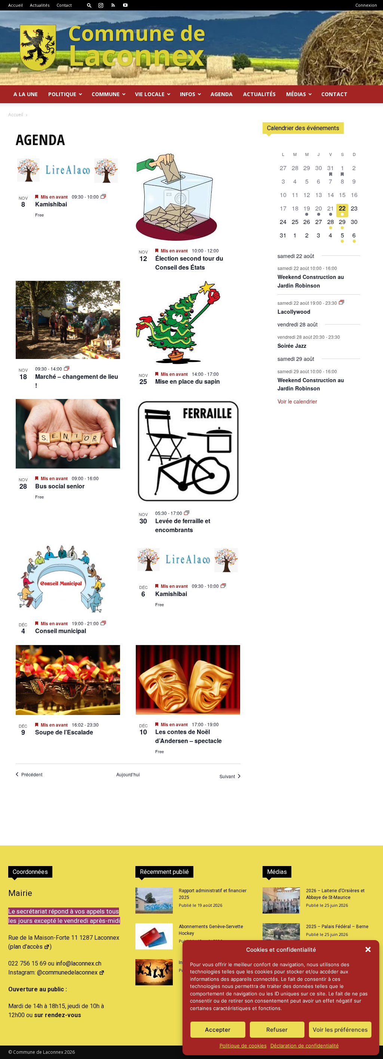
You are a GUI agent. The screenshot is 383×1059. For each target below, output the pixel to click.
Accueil (15, 5)
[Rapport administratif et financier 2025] (154, 900)
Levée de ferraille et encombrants (182, 525)
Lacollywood (294, 311)
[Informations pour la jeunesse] (154, 972)
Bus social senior (60, 486)
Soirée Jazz (292, 345)
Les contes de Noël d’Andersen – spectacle (188, 736)
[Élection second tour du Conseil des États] (188, 197)
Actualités (39, 5)
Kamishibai (51, 204)
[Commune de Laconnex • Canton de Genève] (112, 47)
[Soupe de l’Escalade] (68, 680)
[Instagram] (100, 5)
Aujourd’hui (128, 774)
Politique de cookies (243, 1046)
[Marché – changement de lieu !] (68, 320)
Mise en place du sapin (187, 381)
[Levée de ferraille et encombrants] (188, 451)
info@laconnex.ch (78, 963)
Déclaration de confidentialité (304, 1046)
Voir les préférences (340, 1029)
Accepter (217, 1029)
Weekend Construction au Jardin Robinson (311, 281)
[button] (368, 949)
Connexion (366, 5)
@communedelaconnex (67, 972)
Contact (64, 5)
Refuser (277, 1029)
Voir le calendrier (297, 401)
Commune (106, 94)
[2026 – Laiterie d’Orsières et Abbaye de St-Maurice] (281, 900)
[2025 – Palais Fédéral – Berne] (281, 936)
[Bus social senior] (68, 434)
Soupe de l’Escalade (64, 732)
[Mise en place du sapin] (188, 322)
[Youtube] (125, 5)
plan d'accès (26, 946)
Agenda (222, 94)
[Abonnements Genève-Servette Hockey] (154, 936)
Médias (296, 94)
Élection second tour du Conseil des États (189, 262)
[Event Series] (103, 196)
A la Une (25, 94)
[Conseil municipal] (68, 578)
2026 (69, 1052)
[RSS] (113, 5)
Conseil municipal (60, 630)
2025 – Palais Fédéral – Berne (337, 926)
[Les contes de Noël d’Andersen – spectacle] (188, 679)
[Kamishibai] (68, 170)
